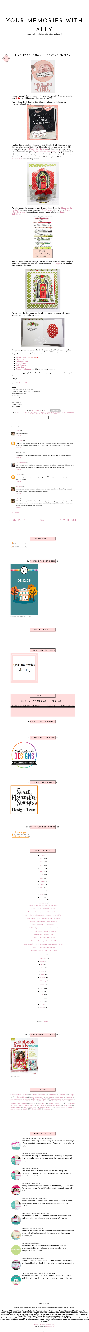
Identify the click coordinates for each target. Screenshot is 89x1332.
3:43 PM (18, 508)
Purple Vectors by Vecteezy (44, 1325)
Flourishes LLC (23, 383)
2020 (41, 875)
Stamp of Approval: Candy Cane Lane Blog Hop (35, 1213)
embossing (67, 1105)
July (42, 964)
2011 (41, 991)
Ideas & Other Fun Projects (27, 706)
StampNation (43, 1101)
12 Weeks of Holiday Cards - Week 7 (43, 937)
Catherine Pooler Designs (19, 1094)
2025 (41, 859)
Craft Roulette (49, 1097)
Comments (16, 546)
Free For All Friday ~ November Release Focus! (43, 918)
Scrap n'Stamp (32, 1101)
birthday (41, 1103)
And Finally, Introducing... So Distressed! (43, 928)
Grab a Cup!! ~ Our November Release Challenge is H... (43, 944)
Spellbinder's (69, 412)
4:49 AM (19, 448)
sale (57, 1107)
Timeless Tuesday (50, 413)
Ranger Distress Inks (68, 1099)
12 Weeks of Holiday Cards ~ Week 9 (43, 908)
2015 (42, 891)
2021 (41, 871)
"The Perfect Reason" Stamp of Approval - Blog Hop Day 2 (38, 1273)
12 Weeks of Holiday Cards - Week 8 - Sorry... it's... (44, 915)
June (42, 968)
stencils (25, 1109)
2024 (42, 862)
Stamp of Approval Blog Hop (30, 1168)
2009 (41, 998)
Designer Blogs (49, 1326)
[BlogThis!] (53, 410)
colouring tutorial (41, 1105)
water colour (47, 1109)
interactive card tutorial (30, 1107)
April (42, 974)
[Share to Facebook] (57, 410)
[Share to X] (55, 410)
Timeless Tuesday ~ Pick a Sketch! (43, 941)
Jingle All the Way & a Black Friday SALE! (43, 905)
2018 (42, 881)
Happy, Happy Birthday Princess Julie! (43, 921)
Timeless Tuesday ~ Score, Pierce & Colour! (43, 912)
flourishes (59, 412)
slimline (63, 1107)
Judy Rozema (19, 440)
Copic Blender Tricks (36, 1097)
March (42, 977)
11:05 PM (19, 436)
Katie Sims (19, 486)
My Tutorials (39, 701)
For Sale (56, 701)
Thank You (33, 1103)
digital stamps (55, 1105)
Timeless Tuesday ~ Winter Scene (43, 924)
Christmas (50, 412)
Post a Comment (15, 512)
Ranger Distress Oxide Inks (18, 1101)
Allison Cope (21, 357)
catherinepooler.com (25, 1105)
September (42, 958)
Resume (51, 706)
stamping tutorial (15, 1109)
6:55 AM (19, 493)
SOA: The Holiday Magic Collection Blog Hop (34, 1153)
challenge (42, 412)
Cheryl (17, 498)
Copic (72, 1094)
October (42, 955)
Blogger (46, 1021)
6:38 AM (19, 469)
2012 (41, 988)
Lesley (18, 430)
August (42, 961)
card (18, 412)
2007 (42, 1004)
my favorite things (45, 1107)
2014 (41, 894)
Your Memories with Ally (44, 25)
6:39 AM (19, 482)
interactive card (15, 1107)
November (42, 903)
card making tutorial (29, 412)
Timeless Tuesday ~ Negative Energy (43, 950)
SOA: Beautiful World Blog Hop (31, 1183)
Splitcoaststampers (36, 413)
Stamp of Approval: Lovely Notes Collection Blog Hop (37, 1138)
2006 (42, 1008)
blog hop (51, 1103)
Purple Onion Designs (56, 1099)
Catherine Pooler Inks (38, 1094)
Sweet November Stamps (59, 1101)
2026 (42, 855)
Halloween (69, 1097)
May (42, 971)
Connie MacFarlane (21, 462)
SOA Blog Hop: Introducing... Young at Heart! (35, 1198)
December (42, 900)
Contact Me (67, 706)
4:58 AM (19, 458)
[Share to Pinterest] (59, 410)
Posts (14, 543)
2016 (41, 888)
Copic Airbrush (22, 1097)
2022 (41, 868)
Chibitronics (52, 1094)
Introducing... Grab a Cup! (43, 934)
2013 (41, 897)
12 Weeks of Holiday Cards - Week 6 (43, 947)
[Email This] (51, 410)
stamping (70, 1107)
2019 (41, 878)
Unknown (18, 474)
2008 (41, 1001)
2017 (42, 884)
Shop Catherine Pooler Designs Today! (33, 1258)
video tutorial (35, 1109)
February (43, 981)
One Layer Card (26, 1099)
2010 (41, 995)
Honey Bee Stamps (15, 1099)
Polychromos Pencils (39, 1099)
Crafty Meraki (59, 1097)
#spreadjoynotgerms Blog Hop (31, 1243)
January (42, 984)
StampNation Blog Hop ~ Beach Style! (33, 1228)
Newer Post (68, 520)
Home (42, 520)
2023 (41, 865)
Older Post (17, 520)
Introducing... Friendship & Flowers (43, 931)
